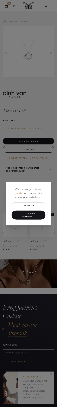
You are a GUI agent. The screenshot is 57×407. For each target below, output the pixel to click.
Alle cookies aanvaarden (28, 214)
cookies (19, 193)
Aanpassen (29, 206)
